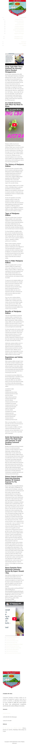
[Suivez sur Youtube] (20, 735)
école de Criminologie (19, 33)
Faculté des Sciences (19, 28)
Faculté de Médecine (19, 26)
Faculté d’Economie (19, 24)
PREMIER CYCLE (19, 19)
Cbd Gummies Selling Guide (12, 640)
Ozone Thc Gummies (10, 639)
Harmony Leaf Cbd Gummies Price (13, 647)
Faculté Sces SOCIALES (18, 29)
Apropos (24, 45)
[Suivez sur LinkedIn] (22, 735)
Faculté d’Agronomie (19, 21)
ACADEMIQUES (22, 17)
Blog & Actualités (22, 43)
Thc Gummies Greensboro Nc (12, 637)
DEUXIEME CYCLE (19, 36)
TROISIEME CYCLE (18, 38)
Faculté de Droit (20, 22)
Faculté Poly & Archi (19, 31)
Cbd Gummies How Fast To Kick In (13, 653)
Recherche (23, 41)
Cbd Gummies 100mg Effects (12, 649)
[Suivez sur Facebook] (14, 735)
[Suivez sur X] (17, 735)
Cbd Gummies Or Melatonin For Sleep (14, 644)
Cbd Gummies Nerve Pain (11, 642)
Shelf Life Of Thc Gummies (12, 651)
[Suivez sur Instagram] (25, 735)
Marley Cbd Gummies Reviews (12, 646)
